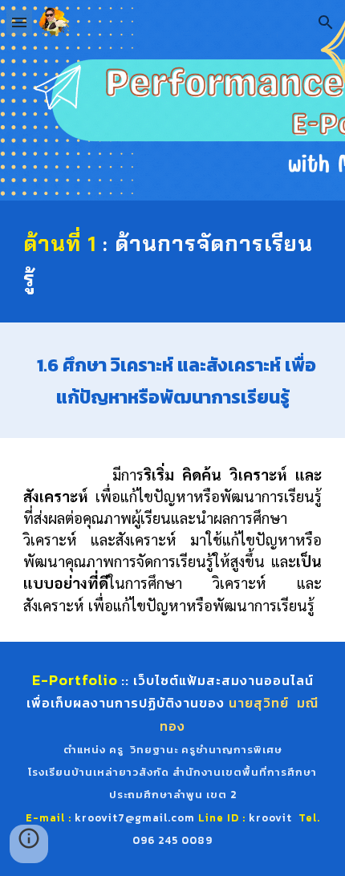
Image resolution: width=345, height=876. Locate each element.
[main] (173, 261)
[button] (19, 22)
